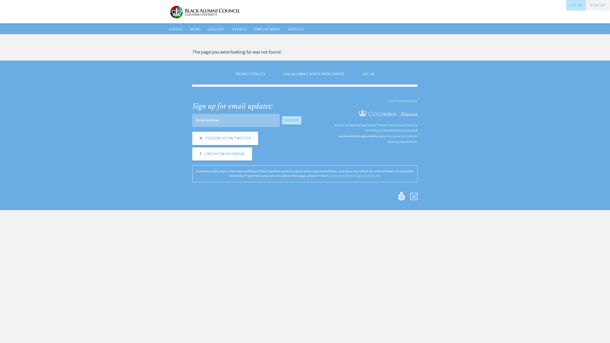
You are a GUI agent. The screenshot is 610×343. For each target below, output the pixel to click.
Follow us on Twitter (228, 138)
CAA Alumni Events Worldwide (314, 74)
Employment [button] (267, 29)
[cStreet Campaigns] (413, 196)
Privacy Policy (251, 74)
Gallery (216, 29)
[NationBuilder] (404, 196)
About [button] (176, 29)
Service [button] (296, 29)
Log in (576, 5)
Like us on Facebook (224, 154)
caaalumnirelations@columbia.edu (360, 136)
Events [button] (239, 29)
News (195, 29)
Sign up (597, 5)
